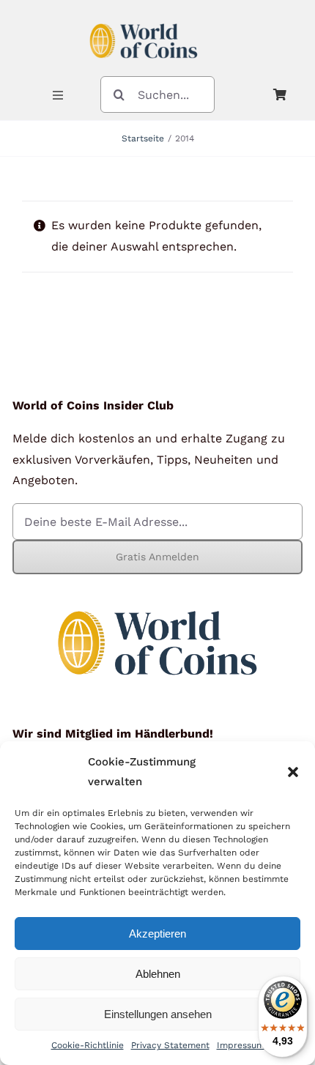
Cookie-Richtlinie (87, 1045)
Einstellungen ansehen (158, 1014)
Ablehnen (158, 974)
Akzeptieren (157, 933)
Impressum (240, 1045)
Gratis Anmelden (157, 557)
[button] (293, 772)
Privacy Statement (170, 1045)
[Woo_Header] (143, 17)
